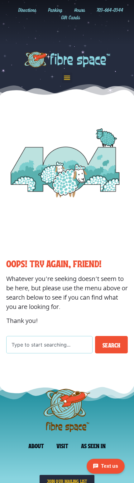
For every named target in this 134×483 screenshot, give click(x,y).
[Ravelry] (35, 33)
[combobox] (49, 344)
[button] (67, 77)
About (36, 445)
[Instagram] (48, 33)
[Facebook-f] (73, 33)
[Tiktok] (60, 33)
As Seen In (93, 445)
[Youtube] (86, 33)
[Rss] (99, 33)
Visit (62, 445)
